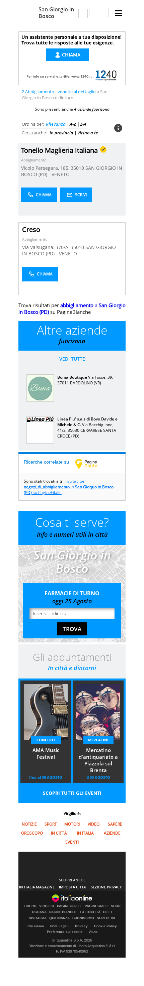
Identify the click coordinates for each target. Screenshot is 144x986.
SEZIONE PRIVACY (106, 886)
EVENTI (72, 842)
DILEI (107, 912)
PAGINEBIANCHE (63, 912)
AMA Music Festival (45, 753)
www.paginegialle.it (91, 464)
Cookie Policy (105, 926)
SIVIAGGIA (38, 918)
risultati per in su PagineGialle (69, 486)
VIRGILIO (46, 906)
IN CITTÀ (59, 833)
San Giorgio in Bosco (56, 13)
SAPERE (115, 824)
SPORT (51, 824)
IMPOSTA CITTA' (72, 886)
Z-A (83, 124)
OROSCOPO (32, 833)
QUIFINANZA (59, 918)
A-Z (73, 124)
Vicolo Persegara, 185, (46, 168)
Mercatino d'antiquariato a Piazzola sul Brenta (98, 760)
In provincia (61, 133)
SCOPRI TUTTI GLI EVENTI (72, 793)
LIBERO (30, 906)
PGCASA (39, 912)
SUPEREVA (106, 918)
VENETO (61, 174)
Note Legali (59, 926)
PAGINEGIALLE (69, 906)
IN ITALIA (85, 833)
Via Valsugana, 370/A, (46, 247)
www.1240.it (81, 76)
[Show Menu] (118, 13)
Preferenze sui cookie (65, 932)
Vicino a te (87, 133)
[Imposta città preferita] (26, 13)
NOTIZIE (29, 824)
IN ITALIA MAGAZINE (37, 886)
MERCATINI (98, 739)
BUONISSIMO (83, 918)
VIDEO (93, 824)
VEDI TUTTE (72, 359)
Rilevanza (56, 124)
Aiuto (93, 932)
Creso (31, 229)
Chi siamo (35, 926)
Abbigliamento (34, 159)
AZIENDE (112, 833)
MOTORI (72, 824)
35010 (77, 168)
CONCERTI (46, 739)
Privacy (81, 926)
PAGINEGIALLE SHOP (103, 906)
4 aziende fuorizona (92, 109)
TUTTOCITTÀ (90, 912)
